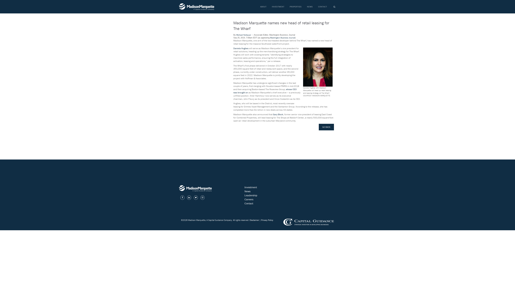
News (310, 6)
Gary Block (278, 114)
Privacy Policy (267, 220)
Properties (296, 6)
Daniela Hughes (241, 48)
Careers (248, 199)
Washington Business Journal (282, 37)
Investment (278, 6)
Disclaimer (254, 220)
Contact (322, 6)
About (263, 6)
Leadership (250, 195)
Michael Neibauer (243, 35)
